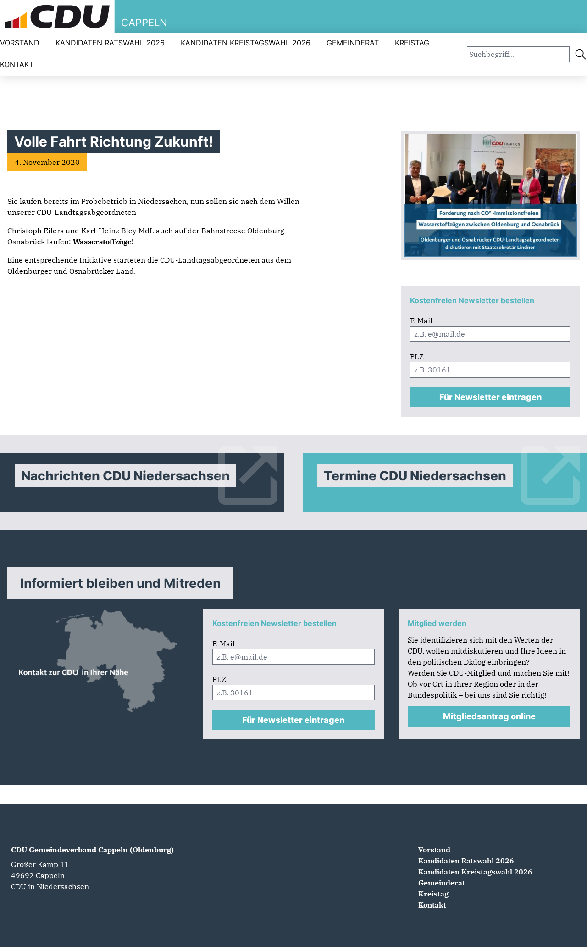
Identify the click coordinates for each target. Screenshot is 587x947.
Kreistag (412, 42)
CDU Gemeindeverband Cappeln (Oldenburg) (92, 849)
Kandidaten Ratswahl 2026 (110, 42)
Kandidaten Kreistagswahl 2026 (245, 42)
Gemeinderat (353, 42)
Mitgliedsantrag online (489, 716)
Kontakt (16, 64)
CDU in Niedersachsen (50, 886)
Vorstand (19, 42)
